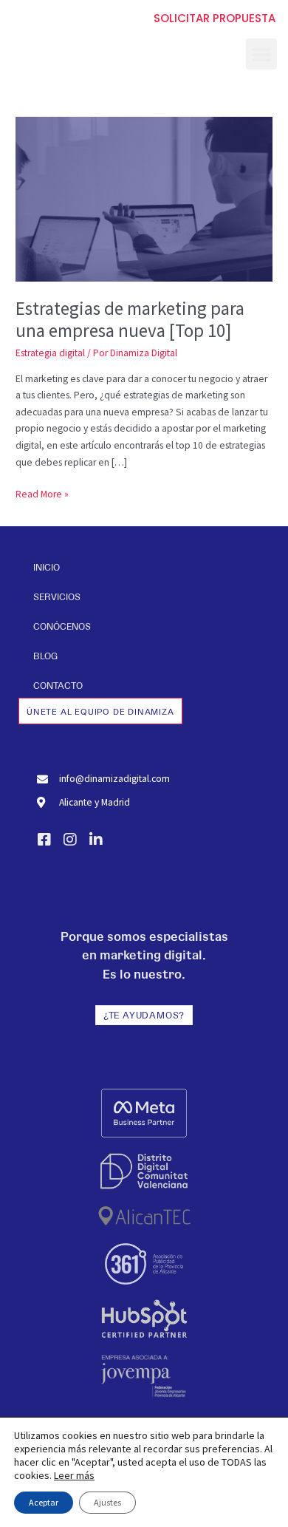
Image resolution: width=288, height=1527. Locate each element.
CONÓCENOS (62, 626)
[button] (261, 53)
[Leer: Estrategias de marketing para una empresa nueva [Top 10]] (144, 198)
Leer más (74, 1475)
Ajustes (107, 1502)
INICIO (46, 567)
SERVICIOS (56, 596)
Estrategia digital (50, 353)
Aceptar (43, 1502)
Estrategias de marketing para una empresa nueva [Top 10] (130, 319)
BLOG (45, 656)
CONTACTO (58, 685)
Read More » (42, 493)
